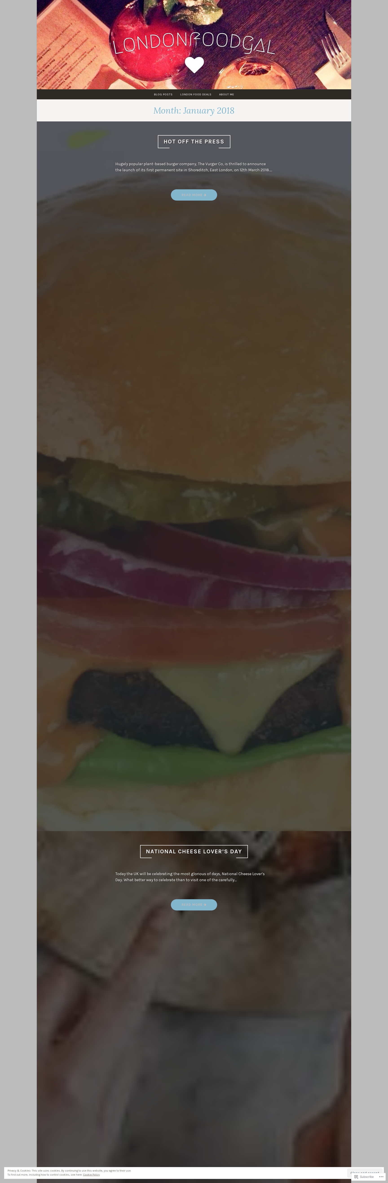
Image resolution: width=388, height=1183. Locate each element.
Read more (187, 197)
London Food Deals (196, 94)
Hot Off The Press (194, 141)
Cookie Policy (91, 1174)
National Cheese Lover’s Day (194, 851)
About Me (226, 94)
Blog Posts (163, 94)
